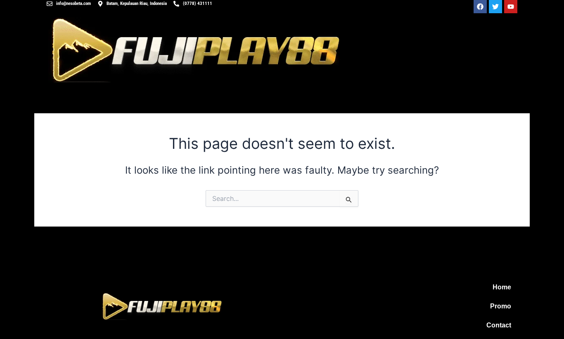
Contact (498, 325)
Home (502, 287)
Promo (500, 306)
